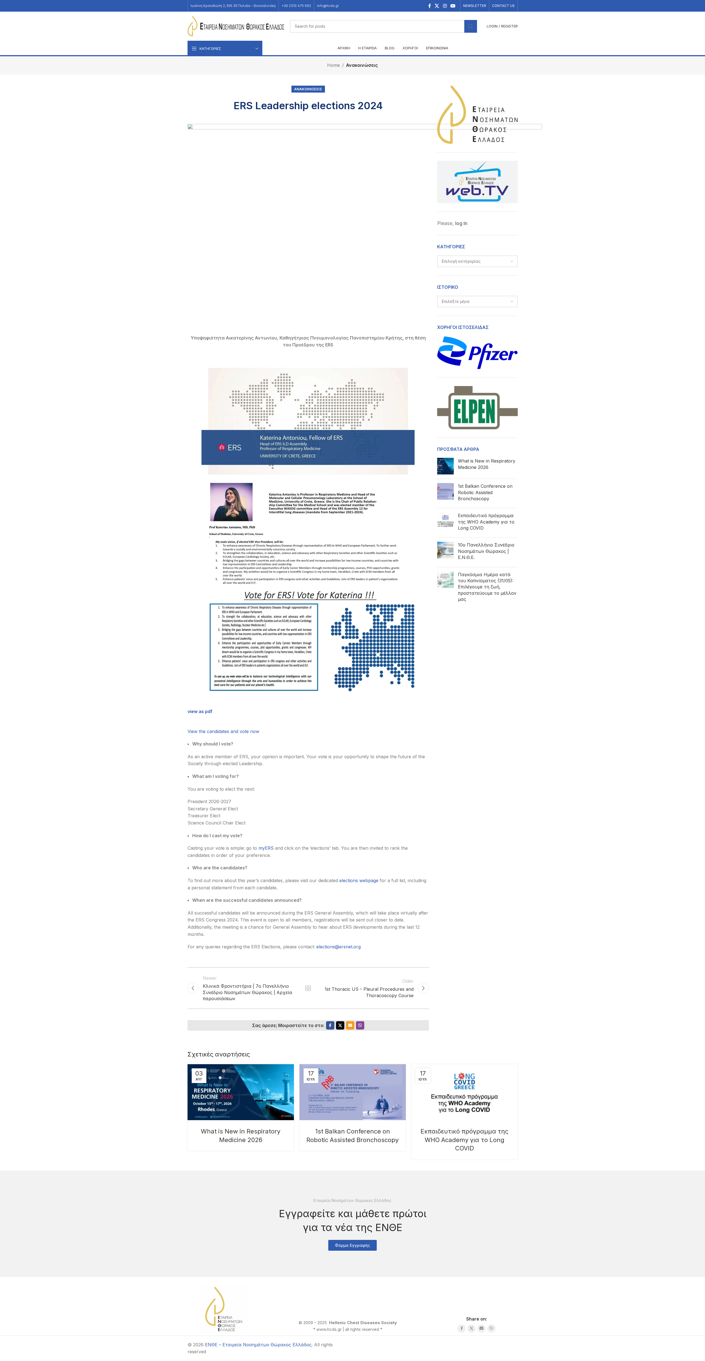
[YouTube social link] (452, 6)
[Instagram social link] (444, 6)
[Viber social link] (360, 1025)
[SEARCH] (470, 26)
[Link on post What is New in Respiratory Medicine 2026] (241, 1092)
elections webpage (358, 880)
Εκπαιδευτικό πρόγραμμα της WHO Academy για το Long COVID (486, 522)
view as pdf (200, 711)
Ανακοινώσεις (362, 65)
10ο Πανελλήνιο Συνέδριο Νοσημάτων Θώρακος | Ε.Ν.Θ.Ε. (486, 551)
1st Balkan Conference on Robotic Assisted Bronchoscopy (485, 492)
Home (333, 65)
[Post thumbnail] (445, 466)
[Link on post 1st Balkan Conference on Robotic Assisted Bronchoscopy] (352, 1092)
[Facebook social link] (429, 6)
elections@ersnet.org (338, 946)
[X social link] (437, 6)
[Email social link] (350, 1025)
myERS (266, 848)
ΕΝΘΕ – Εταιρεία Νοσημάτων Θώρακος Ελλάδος (258, 1344)
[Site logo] (236, 26)
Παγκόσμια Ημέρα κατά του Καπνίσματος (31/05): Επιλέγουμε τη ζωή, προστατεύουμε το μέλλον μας (487, 587)
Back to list (308, 988)
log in (461, 223)
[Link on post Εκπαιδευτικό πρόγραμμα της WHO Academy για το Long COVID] (464, 1092)
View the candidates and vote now (223, 731)
